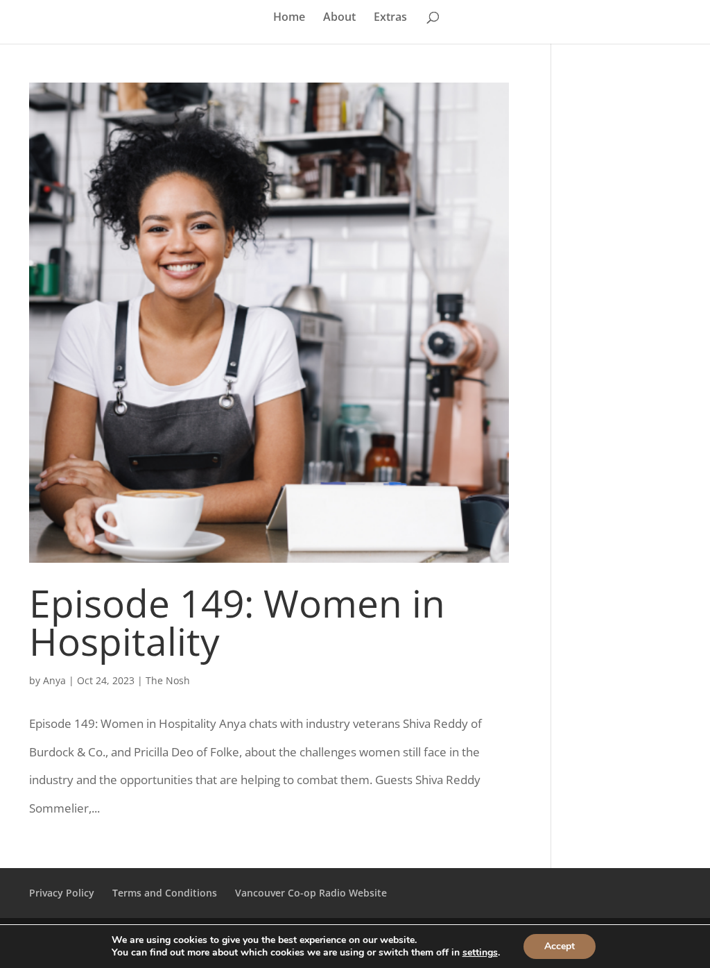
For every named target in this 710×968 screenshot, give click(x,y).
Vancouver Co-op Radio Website (311, 892)
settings (480, 952)
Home (289, 18)
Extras (390, 18)
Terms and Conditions (164, 892)
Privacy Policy (61, 892)
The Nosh (168, 680)
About (339, 18)
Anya (54, 680)
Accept (559, 946)
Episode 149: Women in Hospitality (237, 622)
